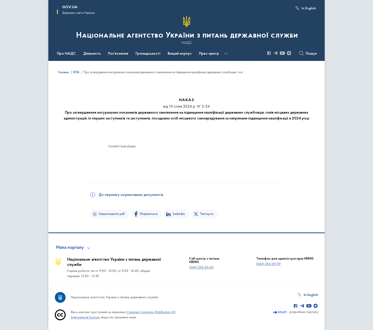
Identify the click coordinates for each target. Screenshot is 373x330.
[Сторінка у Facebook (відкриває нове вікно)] (269, 53)
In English (309, 8)
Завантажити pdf (112, 214)
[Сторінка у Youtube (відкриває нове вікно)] (282, 53)
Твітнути (206, 214)
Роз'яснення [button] (118, 54)
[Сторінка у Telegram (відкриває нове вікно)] (275, 53)
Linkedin (179, 214)
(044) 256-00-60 (201, 267)
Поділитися (149, 214)
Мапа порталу (70, 247)
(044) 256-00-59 (268, 264)
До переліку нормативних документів (131, 195)
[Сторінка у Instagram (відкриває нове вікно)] (289, 53)
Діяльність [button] (92, 54)
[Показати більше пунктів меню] (226, 53)
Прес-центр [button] (209, 54)
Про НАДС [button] (66, 54)
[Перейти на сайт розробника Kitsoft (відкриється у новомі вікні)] (280, 312)
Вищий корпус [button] (180, 54)
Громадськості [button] (148, 54)
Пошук (311, 54)
